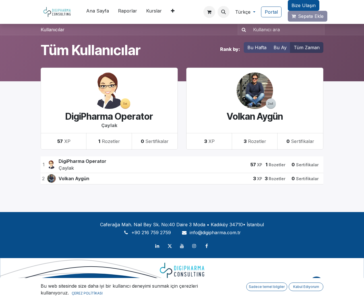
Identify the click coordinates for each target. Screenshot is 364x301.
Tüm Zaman (307, 47)
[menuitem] (97, 12)
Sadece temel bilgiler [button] (267, 287)
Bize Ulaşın (303, 5)
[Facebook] (206, 245)
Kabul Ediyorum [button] (306, 287)
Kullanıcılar (53, 29)
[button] (223, 12)
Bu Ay (280, 47)
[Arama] (242, 29)
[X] (169, 245)
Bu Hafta (256, 47)
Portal (271, 12)
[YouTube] (182, 245)
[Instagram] (194, 245)
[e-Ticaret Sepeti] (209, 12)
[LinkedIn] (157, 245)
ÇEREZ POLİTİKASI (87, 293)
